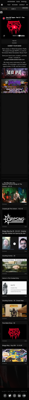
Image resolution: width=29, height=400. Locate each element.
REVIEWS (15, 5)
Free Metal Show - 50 (8, 323)
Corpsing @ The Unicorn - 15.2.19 (12, 209)
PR (27, 5)
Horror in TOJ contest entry (10, 278)
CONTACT (22, 5)
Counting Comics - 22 (8, 256)
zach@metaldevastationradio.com (14, 59)
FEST (9, 5)
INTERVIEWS (11, 1)
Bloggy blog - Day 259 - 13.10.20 (12, 345)
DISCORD (25, 8)
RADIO (23, 1)
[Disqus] (14, 115)
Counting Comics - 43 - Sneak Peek (12, 300)
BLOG (18, 1)
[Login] (25, 1)
